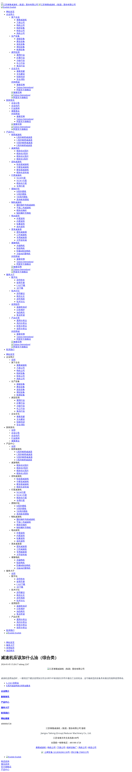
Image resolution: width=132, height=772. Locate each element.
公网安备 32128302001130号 (57, 752)
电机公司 (51, 747)
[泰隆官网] (16, 92)
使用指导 (10, 648)
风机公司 (83, 747)
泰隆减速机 (41, 747)
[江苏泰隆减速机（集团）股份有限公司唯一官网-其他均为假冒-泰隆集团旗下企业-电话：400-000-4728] (66, 4)
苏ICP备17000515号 (80, 752)
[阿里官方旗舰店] (19, 97)
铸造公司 (92, 747)
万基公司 (61, 747)
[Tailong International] (20, 95)
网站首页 (10, 12)
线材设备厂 (72, 747)
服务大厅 (10, 645)
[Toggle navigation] (2, 2)
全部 (13, 360)
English (17, 633)
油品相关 (10, 650)
